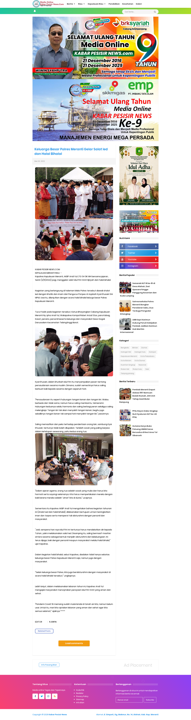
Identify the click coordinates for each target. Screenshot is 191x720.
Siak (147, 369)
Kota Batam (126, 360)
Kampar (152, 352)
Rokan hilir (125, 369)
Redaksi (79, 693)
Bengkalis (125, 347)
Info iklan (80, 702)
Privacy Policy (82, 696)
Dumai (144, 347)
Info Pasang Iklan (49, 665)
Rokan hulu (137, 369)
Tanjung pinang (127, 373)
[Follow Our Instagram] (48, 696)
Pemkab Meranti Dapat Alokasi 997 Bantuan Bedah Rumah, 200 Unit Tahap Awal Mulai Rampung (137, 395)
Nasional (142, 365)
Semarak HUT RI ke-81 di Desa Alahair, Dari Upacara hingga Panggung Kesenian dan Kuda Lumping (138, 289)
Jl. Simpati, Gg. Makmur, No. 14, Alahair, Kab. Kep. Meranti (131, 714)
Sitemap (80, 699)
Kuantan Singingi (128, 365)
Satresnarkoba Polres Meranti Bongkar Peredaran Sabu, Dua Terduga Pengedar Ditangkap (137, 307)
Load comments (74, 643)
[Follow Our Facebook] (35, 696)
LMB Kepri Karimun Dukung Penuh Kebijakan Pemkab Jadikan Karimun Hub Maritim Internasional (138, 326)
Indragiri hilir (126, 352)
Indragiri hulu (140, 352)
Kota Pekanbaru (147, 356)
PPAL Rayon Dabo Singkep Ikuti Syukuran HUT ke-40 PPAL (145, 414)
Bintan (135, 347)
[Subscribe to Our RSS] (54, 696)
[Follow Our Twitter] (41, 696)
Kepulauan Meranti (129, 356)
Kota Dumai (140, 360)
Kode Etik (80, 690)
